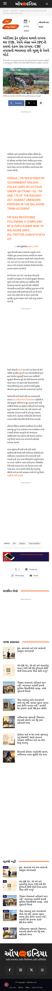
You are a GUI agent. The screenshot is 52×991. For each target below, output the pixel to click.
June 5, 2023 (32, 246)
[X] (31, 970)
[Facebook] (9, 970)
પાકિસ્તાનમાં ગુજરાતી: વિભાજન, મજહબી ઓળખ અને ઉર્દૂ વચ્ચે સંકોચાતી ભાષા (31, 720)
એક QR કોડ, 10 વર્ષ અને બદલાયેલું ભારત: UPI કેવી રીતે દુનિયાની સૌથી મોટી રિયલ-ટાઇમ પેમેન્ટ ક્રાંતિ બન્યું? (33, 668)
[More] (41, 103)
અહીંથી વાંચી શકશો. (15, 475)
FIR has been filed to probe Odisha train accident (23, 548)
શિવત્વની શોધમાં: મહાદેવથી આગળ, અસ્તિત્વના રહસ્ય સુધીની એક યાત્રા (32, 753)
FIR (14, 543)
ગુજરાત (6, 911)
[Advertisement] (26, 337)
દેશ (7, 21)
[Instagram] (20, 970)
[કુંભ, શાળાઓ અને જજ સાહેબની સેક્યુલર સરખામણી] (9, 653)
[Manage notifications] (6, 984)
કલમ (20, 370)
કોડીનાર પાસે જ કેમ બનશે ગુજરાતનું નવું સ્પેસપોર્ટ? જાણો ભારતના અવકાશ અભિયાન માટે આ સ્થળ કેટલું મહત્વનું (32, 739)
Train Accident (34, 543)
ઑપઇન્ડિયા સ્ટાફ (44, 24)
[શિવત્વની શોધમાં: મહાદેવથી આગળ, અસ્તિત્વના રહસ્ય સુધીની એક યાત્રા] (9, 757)
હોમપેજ (5, 11)
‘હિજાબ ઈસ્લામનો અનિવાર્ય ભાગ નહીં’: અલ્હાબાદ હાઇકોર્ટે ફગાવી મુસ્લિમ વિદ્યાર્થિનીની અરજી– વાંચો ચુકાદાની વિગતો (31, 687)
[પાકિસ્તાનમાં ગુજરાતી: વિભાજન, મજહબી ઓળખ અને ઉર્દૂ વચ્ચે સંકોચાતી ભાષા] (9, 722)
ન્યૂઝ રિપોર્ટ (14, 11)
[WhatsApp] (42, 970)
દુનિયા (5, 929)
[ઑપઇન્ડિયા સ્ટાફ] (37, 24)
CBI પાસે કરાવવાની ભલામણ (23, 399)
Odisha (22, 543)
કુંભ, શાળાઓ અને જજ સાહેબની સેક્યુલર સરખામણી (31, 650)
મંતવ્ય (6, 867)
